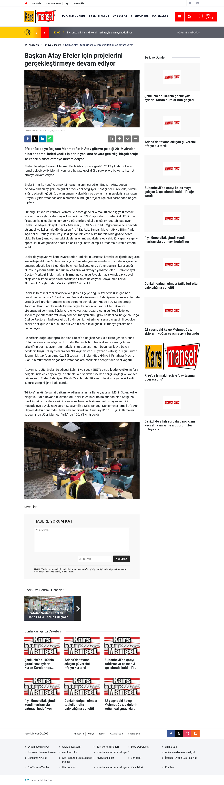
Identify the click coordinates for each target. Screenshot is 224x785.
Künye (91, 733)
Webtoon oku (69, 767)
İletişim (102, 733)
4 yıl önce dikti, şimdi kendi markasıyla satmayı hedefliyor (99, 32)
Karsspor (120, 16)
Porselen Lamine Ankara (42, 752)
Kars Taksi (137, 767)
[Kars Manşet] (40, 16)
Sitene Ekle (79, 3)
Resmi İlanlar (99, 16)
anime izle (171, 746)
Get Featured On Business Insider (77, 759)
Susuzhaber (140, 16)
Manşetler (36, 3)
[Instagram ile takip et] (187, 733)
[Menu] (180, 17)
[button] (119, 138)
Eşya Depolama (140, 746)
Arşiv (67, 3)
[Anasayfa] (26, 3)
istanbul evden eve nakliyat (111, 752)
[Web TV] (190, 3)
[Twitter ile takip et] (179, 733)
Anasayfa (33, 45)
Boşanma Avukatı (37, 757)
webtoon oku (69, 752)
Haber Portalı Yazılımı (41, 780)
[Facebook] (27, 138)
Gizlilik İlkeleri (117, 733)
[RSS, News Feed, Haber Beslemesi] (195, 733)
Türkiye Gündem (52, 45)
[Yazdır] (111, 138)
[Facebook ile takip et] (171, 733)
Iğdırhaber (160, 16)
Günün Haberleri (53, 3)
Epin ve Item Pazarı (107, 746)
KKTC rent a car (105, 757)
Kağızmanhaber (74, 16)
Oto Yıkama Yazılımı (39, 767)
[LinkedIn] (42, 138)
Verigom (136, 757)
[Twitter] (35, 138)
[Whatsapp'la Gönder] (50, 138)
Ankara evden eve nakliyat (180, 752)
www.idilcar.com (71, 746)
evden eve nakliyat (38, 746)
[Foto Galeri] (198, 3)
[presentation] (36, 33)
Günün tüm (188, 32)
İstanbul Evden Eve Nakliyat (181, 757)
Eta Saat (169, 767)
